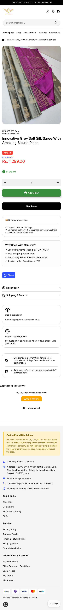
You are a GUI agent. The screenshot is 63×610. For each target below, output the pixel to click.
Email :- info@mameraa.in (19, 478)
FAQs (5, 516)
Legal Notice (9, 571)
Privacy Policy (9, 529)
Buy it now (31, 206)
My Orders (8, 575)
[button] (31, 275)
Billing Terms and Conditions (16, 566)
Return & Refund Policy (14, 539)
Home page (8, 32)
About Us (7, 502)
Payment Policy (10, 561)
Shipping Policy (10, 543)
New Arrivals (30, 32)
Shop (18, 32)
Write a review (31, 398)
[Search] (56, 22)
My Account (9, 580)
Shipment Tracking (12, 511)
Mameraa (14, 134)
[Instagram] (5, 604)
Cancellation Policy (12, 548)
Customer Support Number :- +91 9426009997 (30, 483)
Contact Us (54, 32)
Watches (43, 32)
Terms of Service (11, 534)
